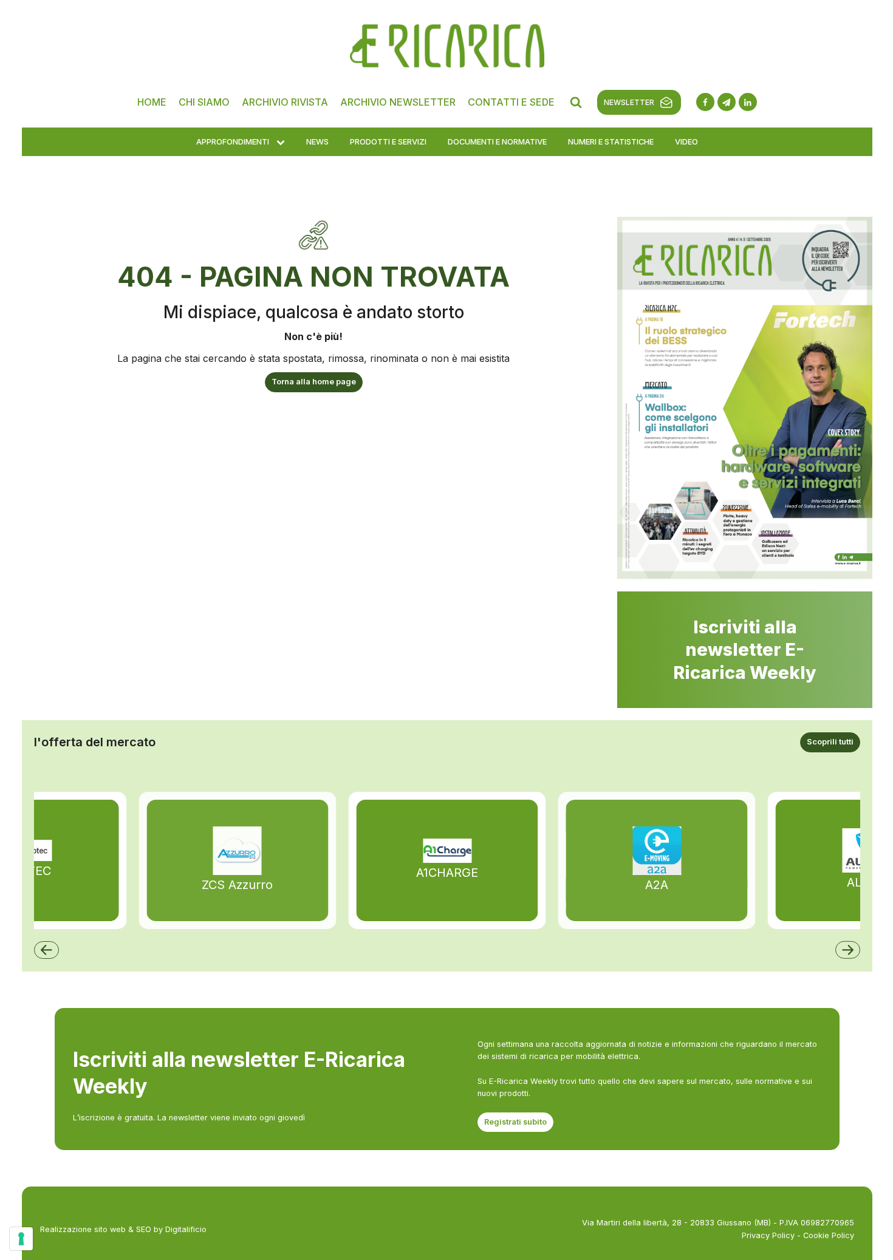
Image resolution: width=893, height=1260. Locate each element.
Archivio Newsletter (398, 102)
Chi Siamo (204, 102)
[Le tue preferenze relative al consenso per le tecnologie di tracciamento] (21, 1238)
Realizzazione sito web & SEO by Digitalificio (123, 1229)
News (317, 141)
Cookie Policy (828, 1235)
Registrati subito (515, 1121)
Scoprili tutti (830, 741)
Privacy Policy (768, 1235)
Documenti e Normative (497, 141)
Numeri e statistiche (611, 141)
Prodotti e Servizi (388, 141)
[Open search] (576, 102)
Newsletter (629, 102)
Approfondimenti (232, 141)
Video (686, 141)
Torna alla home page (314, 381)
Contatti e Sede (511, 102)
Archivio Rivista (285, 102)
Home (151, 102)
